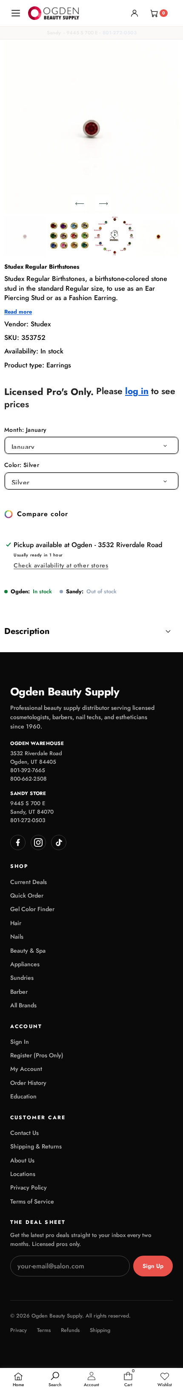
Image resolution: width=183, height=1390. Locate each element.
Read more (18, 312)
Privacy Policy (28, 1187)
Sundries (22, 977)
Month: (25, 430)
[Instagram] (38, 842)
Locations (22, 1174)
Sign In (19, 1041)
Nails (16, 936)
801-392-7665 (27, 770)
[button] (79, 203)
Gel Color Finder (32, 909)
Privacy (18, 1330)
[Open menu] (16, 13)
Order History (28, 1083)
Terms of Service (32, 1201)
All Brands (23, 1005)
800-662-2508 (28, 779)
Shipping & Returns (36, 1146)
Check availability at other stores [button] (61, 565)
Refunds (70, 1330)
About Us (22, 1160)
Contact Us (24, 1133)
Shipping (100, 1330)
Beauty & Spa (28, 950)
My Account (26, 1069)
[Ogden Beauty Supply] (53, 12)
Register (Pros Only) (36, 1055)
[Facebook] (18, 842)
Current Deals (28, 882)
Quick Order (26, 895)
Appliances (25, 964)
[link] (164, 1380)
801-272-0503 (120, 32)
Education (23, 1096)
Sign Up (153, 1266)
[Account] (134, 13)
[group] (25, 235)
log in (137, 391)
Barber (19, 991)
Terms (44, 1330)
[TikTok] (58, 842)
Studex (41, 324)
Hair (15, 923)
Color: (21, 465)
